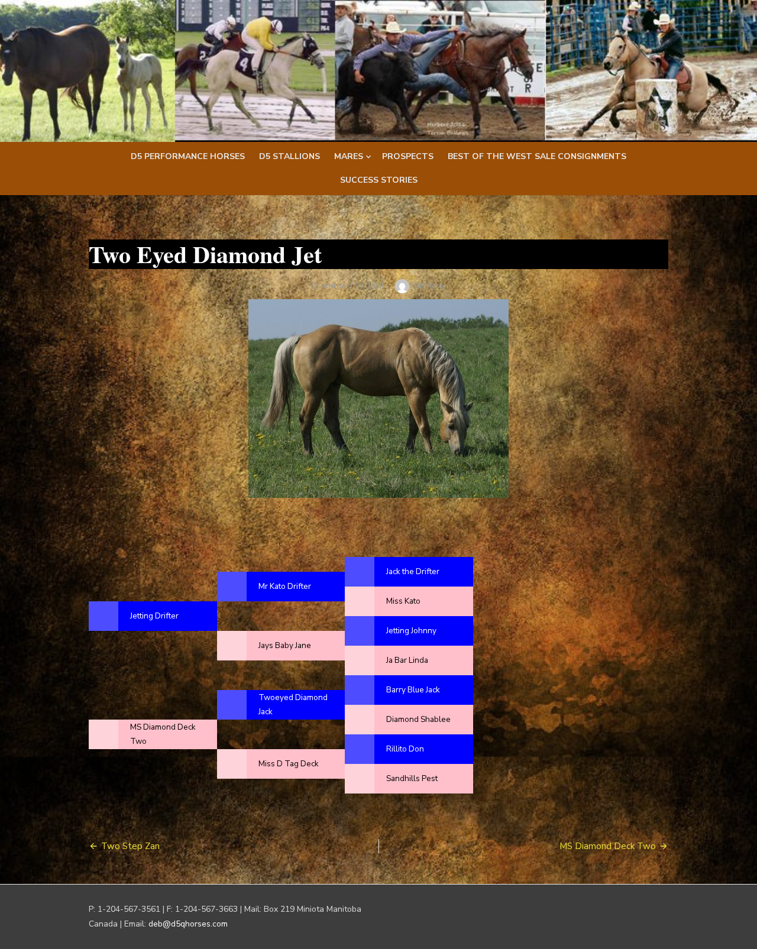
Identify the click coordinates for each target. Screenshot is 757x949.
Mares (348, 156)
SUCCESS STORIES (379, 180)
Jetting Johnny (411, 630)
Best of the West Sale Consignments (537, 156)
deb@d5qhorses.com (188, 923)
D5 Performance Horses (188, 156)
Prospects (408, 156)
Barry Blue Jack (413, 689)
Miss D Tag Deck (288, 763)
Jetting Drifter (154, 615)
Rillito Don (405, 748)
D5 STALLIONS (289, 156)
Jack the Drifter (412, 571)
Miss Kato (403, 601)
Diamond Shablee (418, 719)
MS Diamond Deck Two (607, 846)
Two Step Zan (130, 846)
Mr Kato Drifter (284, 586)
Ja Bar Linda (407, 660)
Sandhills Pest (412, 778)
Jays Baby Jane (284, 645)
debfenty (429, 285)
